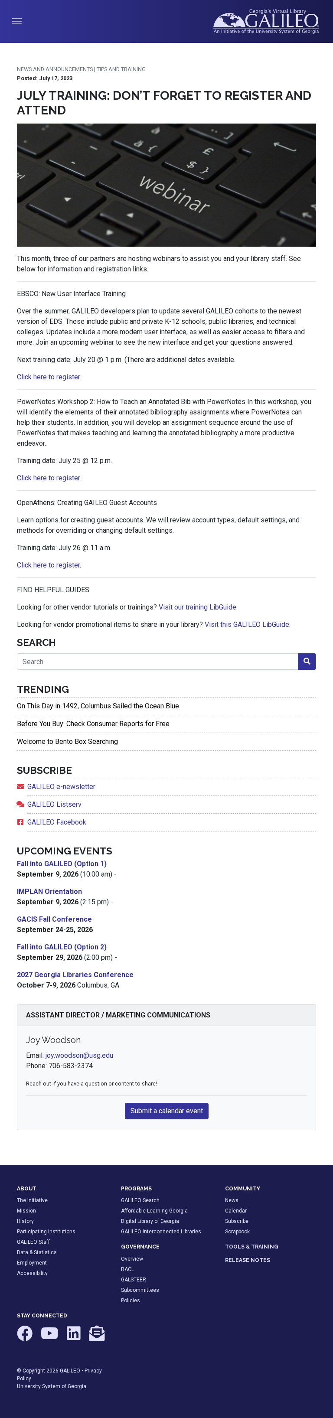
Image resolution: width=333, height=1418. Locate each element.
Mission (26, 1211)
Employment (32, 1263)
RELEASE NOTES (247, 1260)
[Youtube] (50, 1337)
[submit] (307, 661)
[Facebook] (25, 1337)
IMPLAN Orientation (49, 891)
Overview (132, 1259)
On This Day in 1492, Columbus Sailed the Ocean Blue (98, 706)
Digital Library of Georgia (150, 1221)
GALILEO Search (140, 1200)
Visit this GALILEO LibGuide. (248, 624)
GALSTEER (133, 1280)
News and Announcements (55, 69)
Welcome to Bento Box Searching (67, 741)
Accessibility (32, 1273)
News (231, 1200)
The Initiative (32, 1200)
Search (36, 642)
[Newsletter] (96, 1337)
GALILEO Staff (33, 1242)
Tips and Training (121, 69)
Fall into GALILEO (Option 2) (62, 947)
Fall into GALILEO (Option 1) (62, 864)
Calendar (236, 1211)
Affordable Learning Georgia (154, 1211)
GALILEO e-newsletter (61, 786)
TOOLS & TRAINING (251, 1247)
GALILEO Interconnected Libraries (161, 1232)
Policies (130, 1300)
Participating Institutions (46, 1232)
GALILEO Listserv (54, 804)
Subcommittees (140, 1290)
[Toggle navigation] (17, 21)
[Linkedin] (74, 1337)
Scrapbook (237, 1232)
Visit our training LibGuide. (198, 607)
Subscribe (236, 1221)
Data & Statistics (37, 1252)
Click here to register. (49, 377)
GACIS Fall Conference (54, 919)
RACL (127, 1269)
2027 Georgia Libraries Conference (75, 975)
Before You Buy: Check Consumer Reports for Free (93, 724)
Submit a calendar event (167, 1111)
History (25, 1221)
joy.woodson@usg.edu (79, 1055)
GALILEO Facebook (56, 822)
